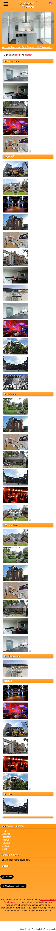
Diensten (6, 843)
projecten (27, 64)
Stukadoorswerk (12, 70)
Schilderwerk (11, 403)
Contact (5, 855)
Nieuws (5, 849)
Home (5, 840)
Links (4, 858)
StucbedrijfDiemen (28, 4)
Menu (6, 2)
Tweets (6, 852)
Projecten (6, 846)
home (19, 64)
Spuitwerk (9, 166)
